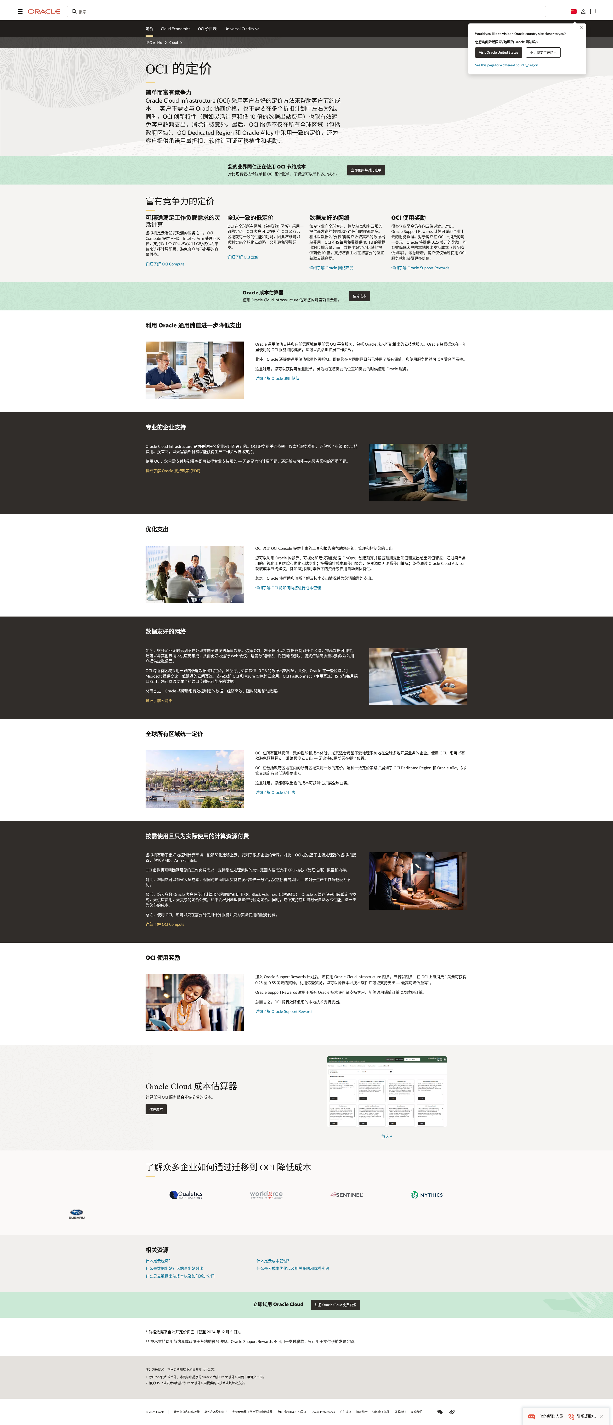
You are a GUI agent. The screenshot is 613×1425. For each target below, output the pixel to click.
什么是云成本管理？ (273, 1260)
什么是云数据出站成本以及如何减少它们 (180, 1276)
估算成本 (156, 1109)
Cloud (173, 42)
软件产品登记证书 (215, 1412)
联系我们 (416, 1412)
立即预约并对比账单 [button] (366, 170)
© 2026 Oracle (155, 1412)
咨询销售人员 (551, 1416)
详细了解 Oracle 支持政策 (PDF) (173, 470)
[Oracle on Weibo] (452, 1411)
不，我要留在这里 (543, 52)
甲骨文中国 (154, 42)
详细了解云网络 (159, 700)
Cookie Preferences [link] (323, 1412)
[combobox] (306, 11)
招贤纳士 (362, 1412)
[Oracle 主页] (44, 11)
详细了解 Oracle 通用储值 (277, 378)
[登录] (583, 11)
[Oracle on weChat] (440, 1411)
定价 (149, 28)
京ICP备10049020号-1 (291, 1412)
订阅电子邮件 (381, 1412)
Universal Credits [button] (239, 28)
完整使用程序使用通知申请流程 (252, 1412)
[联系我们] (593, 11)
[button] (20, 11)
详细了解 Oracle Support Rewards (420, 267)
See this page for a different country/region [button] (506, 65)
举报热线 (400, 1412)
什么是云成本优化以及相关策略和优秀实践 (292, 1268)
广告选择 (345, 1412)
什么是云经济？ (159, 1260)
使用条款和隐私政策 (187, 1412)
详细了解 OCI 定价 (243, 256)
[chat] (531, 1416)
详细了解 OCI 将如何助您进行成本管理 (288, 587)
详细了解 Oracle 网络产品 (331, 267)
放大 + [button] (386, 1136)
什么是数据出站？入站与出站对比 (174, 1268)
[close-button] (602, 1416)
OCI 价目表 (207, 28)
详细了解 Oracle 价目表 (275, 792)
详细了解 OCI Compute (165, 263)
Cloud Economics (175, 28)
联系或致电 (586, 1416)
